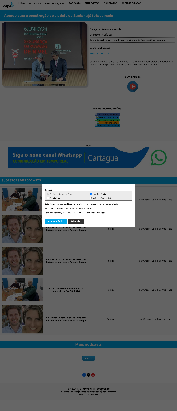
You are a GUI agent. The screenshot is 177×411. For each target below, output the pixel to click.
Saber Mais (76, 221)
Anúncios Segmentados (102, 198)
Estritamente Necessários (60, 194)
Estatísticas (54, 198)
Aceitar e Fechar (56, 221)
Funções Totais (99, 194)
